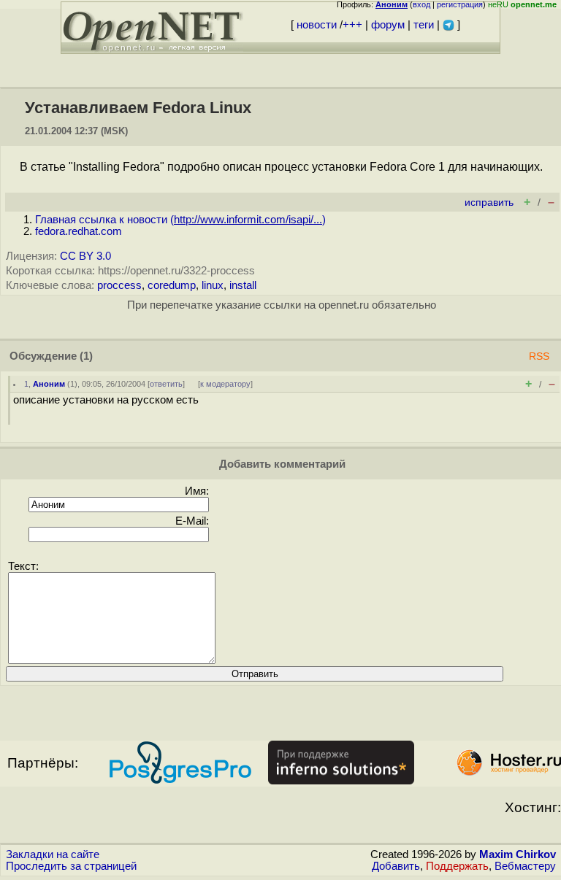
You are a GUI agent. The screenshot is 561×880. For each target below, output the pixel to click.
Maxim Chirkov (517, 854)
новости (317, 25)
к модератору (225, 383)
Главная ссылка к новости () (180, 219)
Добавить (396, 866)
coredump (172, 285)
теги (423, 25)
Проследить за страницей (71, 866)
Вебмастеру (525, 866)
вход (421, 4)
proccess (119, 285)
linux (213, 285)
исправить (489, 202)
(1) (86, 356)
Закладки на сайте (52, 854)
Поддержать (457, 866)
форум (388, 25)
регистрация (460, 4)
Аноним (49, 383)
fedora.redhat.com (78, 231)
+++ (352, 25)
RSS (539, 356)
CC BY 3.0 (85, 256)
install (242, 285)
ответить (166, 383)
